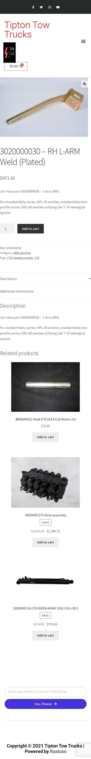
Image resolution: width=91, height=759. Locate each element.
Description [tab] (8, 279)
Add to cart (30, 228)
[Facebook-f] (33, 7)
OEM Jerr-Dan (22, 253)
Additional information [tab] (17, 291)
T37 (36, 258)
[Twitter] (41, 7)
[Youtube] (58, 7)
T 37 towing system (20, 258)
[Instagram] (50, 7)
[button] (83, 41)
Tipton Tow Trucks (27, 29)
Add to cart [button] (45, 437)
